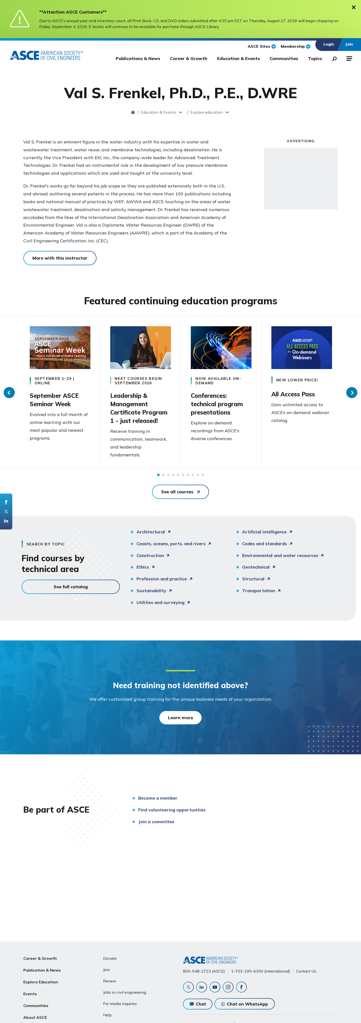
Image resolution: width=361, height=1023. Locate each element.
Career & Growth (188, 58)
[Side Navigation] (349, 58)
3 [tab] (168, 475)
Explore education (206, 112)
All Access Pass (293, 394)
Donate (110, 958)
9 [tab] (197, 475)
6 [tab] (183, 475)
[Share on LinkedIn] (6, 521)
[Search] (333, 58)
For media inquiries (120, 1003)
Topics (315, 58)
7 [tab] (188, 475)
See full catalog (71, 586)
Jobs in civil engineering (124, 992)
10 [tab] (202, 475)
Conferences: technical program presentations (217, 404)
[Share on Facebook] (6, 502)
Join (106, 969)
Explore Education (40, 981)
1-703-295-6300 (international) (260, 971)
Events (30, 993)
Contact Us (306, 971)
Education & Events (238, 58)
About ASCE (35, 1017)
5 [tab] (178, 475)
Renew (109, 980)
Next (351, 392)
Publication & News (42, 970)
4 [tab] (173, 475)
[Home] (133, 112)
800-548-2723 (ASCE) (204, 971)
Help (107, 1014)
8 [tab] (193, 475)
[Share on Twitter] (6, 511)
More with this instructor (59, 258)
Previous (9, 392)
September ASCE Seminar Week (54, 400)
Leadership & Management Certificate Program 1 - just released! (138, 408)
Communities (284, 58)
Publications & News (138, 58)
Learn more (180, 717)
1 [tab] (158, 475)
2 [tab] (163, 475)
